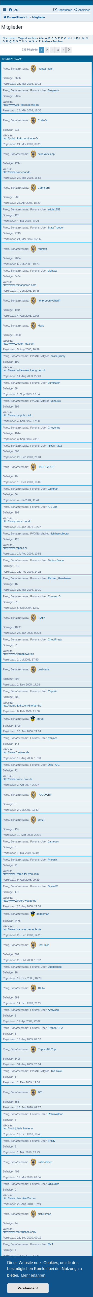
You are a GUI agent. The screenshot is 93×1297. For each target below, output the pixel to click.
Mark (41, 325)
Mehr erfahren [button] (33, 1275)
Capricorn (44, 187)
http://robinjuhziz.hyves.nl (18, 1128)
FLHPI (41, 617)
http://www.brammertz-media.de (22, 929)
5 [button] (63, 50)
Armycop (53, 1009)
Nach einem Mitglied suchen (19, 38)
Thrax (40, 718)
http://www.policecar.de (16, 172)
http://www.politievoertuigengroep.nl (24, 370)
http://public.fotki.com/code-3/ (20, 138)
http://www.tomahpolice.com (19, 284)
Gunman (53, 488)
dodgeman (42, 913)
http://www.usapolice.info (17, 415)
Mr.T (50, 1244)
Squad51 (53, 886)
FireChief (43, 944)
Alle (41, 38)
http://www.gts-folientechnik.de (21, 104)
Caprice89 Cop (47, 1049)
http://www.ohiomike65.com (19, 1198)
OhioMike (53, 1183)
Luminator (54, 382)
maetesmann (45, 68)
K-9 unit (52, 506)
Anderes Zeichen (52, 41)
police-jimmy (58, 356)
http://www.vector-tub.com (18, 343)
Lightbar (53, 270)
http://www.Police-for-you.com (21, 873)
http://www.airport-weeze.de (19, 900)
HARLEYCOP (46, 466)
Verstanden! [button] (28, 1288)
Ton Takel (56, 1070)
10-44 (41, 988)
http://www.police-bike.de (17, 779)
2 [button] (47, 50)
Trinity (51, 1140)
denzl (41, 819)
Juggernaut (55, 966)
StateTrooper (56, 227)
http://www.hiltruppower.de (18, 653)
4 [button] (58, 50)
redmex (42, 248)
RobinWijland (55, 1114)
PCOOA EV (45, 794)
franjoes (53, 738)
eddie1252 (54, 209)
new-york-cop (46, 154)
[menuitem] (13, 10)
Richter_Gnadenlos (59, 578)
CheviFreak (55, 639)
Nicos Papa (55, 445)
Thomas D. (54, 596)
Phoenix (53, 859)
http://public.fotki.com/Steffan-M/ (22, 705)
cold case (43, 669)
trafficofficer (45, 1162)
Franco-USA (55, 1027)
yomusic (56, 400)
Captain (52, 691)
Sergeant (53, 90)
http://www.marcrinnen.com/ (19, 1231)
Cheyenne (54, 427)
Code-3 (42, 120)
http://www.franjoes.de (16, 752)
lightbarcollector (60, 533)
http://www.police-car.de (17, 521)
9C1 (40, 1092)
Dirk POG (54, 764)
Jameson (53, 841)
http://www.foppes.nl (15, 547)
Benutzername (12, 59)
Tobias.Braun (56, 560)
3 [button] (52, 50)
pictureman (44, 1213)
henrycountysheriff (49, 300)
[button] (68, 50)
